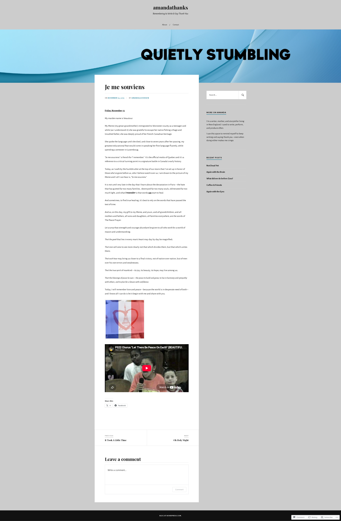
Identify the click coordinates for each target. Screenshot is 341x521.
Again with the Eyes (215, 191)
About (164, 25)
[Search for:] (226, 95)
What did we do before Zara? (219, 178)
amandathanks (170, 7)
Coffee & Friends (214, 185)
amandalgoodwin (140, 98)
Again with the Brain (215, 172)
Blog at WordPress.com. (170, 515)
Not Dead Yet (212, 165)
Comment (179, 489)
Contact (176, 25)
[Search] (242, 95)
